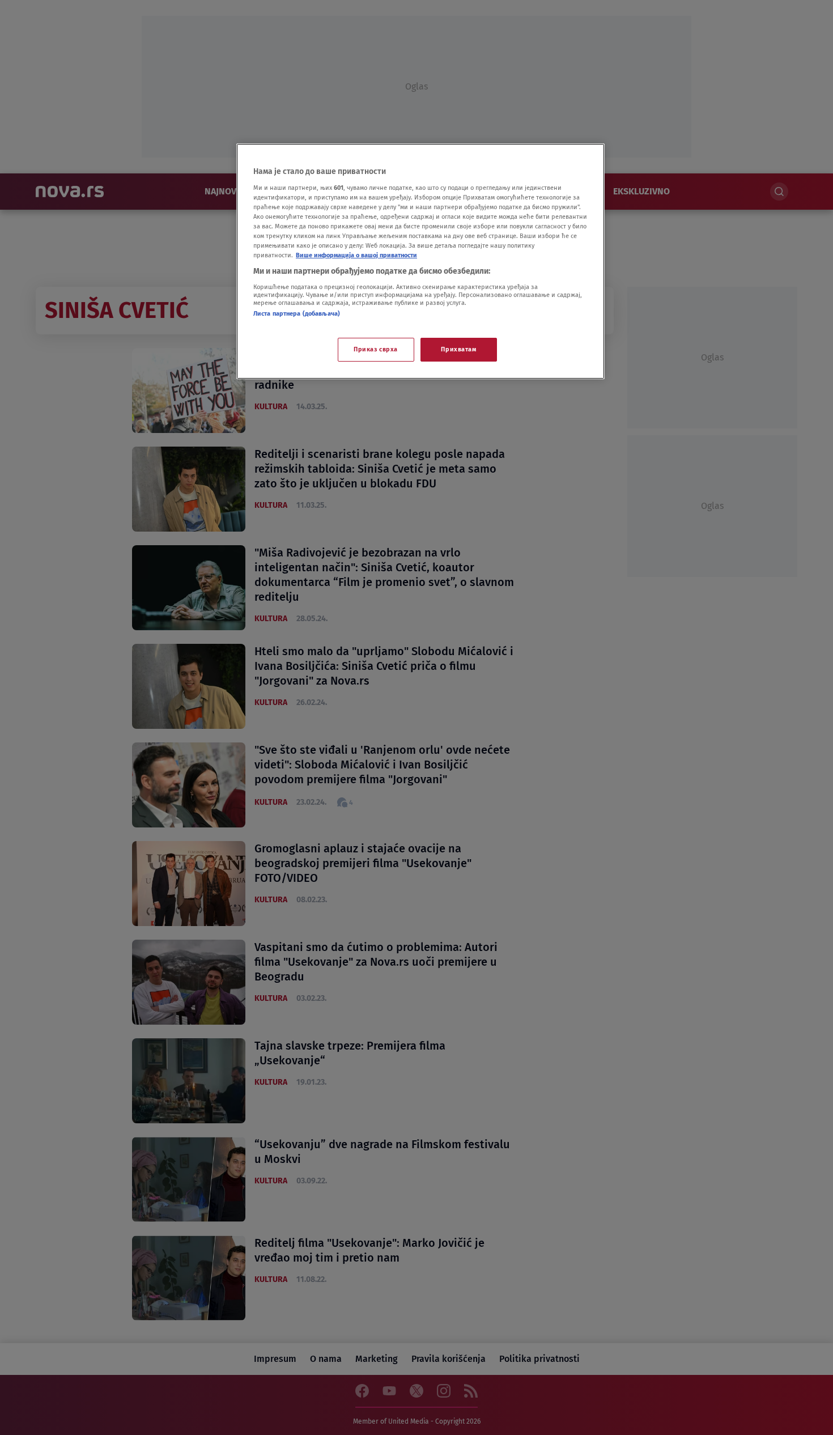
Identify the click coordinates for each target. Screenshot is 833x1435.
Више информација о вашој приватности (356, 255)
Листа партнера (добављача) (296, 313)
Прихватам (458, 349)
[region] (420, 261)
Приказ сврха (376, 349)
